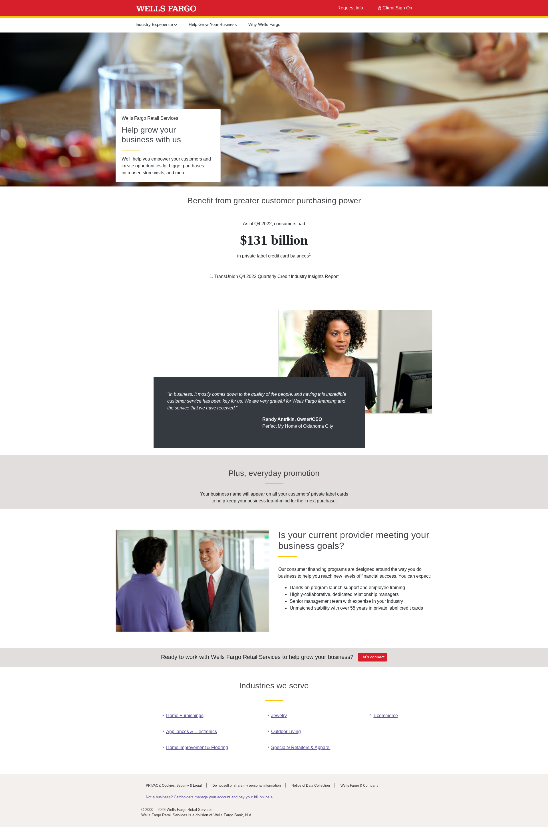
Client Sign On (397, 7)
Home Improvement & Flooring (197, 747)
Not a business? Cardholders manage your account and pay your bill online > (209, 797)
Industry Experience (155, 24)
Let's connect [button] (372, 657)
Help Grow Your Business (213, 24)
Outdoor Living (286, 731)
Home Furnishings (185, 715)
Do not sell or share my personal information (246, 786)
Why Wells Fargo (264, 24)
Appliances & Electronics (191, 731)
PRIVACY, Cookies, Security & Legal (174, 786)
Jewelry (279, 715)
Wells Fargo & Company (359, 786)
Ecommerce (386, 715)
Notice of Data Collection (310, 786)
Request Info (350, 7)
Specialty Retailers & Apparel (301, 747)
